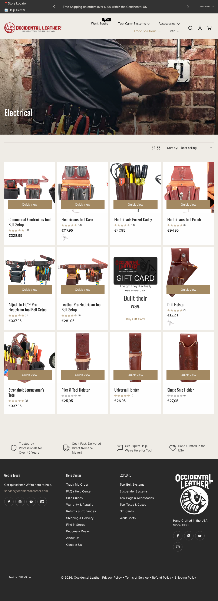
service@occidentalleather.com (26, 491)
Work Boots (99, 24)
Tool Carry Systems (132, 24)
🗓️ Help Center (14, 10)
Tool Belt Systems (132, 484)
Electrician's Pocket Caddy (133, 219)
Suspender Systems (134, 491)
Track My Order (77, 484)
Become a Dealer (78, 531)
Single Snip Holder (180, 390)
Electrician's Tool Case (77, 219)
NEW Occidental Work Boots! (112, 6)
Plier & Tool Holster (76, 390)
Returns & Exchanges (81, 511)
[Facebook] (9, 502)
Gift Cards (127, 511)
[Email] (42, 502)
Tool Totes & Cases (133, 504)
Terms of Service (137, 577)
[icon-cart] (209, 27)
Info (172, 31)
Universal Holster (126, 390)
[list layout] (153, 148)
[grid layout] (158, 148)
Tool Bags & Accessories (137, 498)
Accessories (167, 24)
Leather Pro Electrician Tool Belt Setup (81, 307)
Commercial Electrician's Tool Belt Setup (29, 222)
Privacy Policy (112, 577)
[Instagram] (20, 502)
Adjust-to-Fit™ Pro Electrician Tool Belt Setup (28, 307)
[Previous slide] (54, 6)
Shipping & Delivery (79, 518)
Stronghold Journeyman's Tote (26, 392)
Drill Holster (176, 304)
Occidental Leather (87, 577)
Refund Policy (161, 577)
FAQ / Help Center (79, 491)
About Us (72, 538)
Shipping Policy (185, 577)
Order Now (139, 6)
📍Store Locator (15, 3)
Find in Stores (75, 524)
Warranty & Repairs (79, 504)
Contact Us (74, 544)
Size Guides (74, 498)
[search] (190, 27)
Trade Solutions (145, 31)
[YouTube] (31, 502)
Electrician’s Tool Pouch (184, 219)
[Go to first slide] (188, 6)
